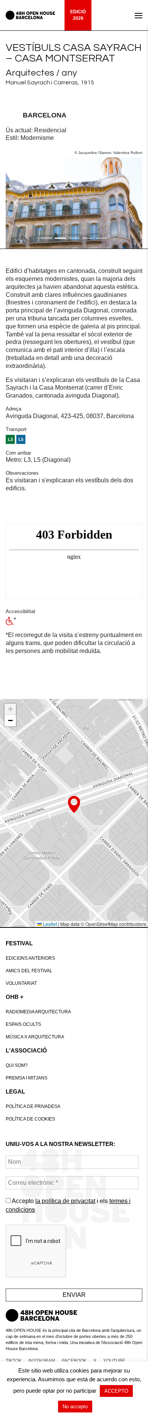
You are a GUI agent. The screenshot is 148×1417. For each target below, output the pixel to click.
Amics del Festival (29, 970)
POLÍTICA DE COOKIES (30, 1119)
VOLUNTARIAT (21, 983)
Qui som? (17, 1065)
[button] (16, 203)
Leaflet (49, 924)
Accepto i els (68, 1205)
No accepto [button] (75, 1406)
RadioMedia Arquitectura (38, 1011)
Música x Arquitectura (35, 1037)
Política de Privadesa (33, 1106)
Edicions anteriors (30, 958)
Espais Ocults (23, 1024)
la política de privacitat (65, 1201)
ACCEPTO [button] (116, 1391)
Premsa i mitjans (26, 1078)
